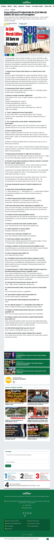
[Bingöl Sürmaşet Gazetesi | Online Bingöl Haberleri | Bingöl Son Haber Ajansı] (27, 2)
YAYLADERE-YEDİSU (37, 6)
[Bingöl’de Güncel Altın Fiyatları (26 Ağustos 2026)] (15, 395)
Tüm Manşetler (10, 526)
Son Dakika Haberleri (33, 526)
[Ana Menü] (4, 2)
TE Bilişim (30, 534)
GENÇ (15, 6)
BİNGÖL (10, 6)
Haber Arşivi (9, 528)
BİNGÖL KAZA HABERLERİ (15, 484)
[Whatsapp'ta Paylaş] (10, 55)
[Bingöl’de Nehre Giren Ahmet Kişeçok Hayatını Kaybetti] (38, 430)
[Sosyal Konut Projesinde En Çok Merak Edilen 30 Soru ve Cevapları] (27, 39)
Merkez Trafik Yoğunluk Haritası (14, 523)
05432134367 (28, 505)
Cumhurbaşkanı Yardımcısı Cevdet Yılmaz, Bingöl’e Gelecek (23, 538)
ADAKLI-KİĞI (47, 6)
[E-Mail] (14, 382)
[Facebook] (23, 513)
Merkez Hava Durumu (34, 520)
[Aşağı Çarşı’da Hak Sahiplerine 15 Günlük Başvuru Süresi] (15, 413)
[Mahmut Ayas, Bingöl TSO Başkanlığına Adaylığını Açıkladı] (15, 430)
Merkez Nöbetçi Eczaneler (13, 520)
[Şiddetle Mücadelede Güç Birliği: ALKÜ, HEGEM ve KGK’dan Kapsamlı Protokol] (38, 413)
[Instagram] (28, 513)
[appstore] (27, 516)
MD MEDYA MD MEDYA (19, 379)
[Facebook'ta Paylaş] (6, 55)
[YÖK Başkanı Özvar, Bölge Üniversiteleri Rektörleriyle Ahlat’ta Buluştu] (38, 395)
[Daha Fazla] (13, 55)
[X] (26, 513)
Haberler (6, 9)
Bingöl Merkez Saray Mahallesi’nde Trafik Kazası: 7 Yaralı (25, 485)
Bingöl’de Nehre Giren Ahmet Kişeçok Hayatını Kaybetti (28, 477)
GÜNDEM (3, 6)
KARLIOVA (21, 6)
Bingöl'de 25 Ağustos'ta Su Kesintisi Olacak (44, 478)
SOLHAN (28, 6)
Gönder (8, 465)
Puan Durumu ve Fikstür (34, 523)
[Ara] (49, 2)
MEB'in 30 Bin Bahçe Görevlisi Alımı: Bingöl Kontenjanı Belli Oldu (12, 478)
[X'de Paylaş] (8, 55)
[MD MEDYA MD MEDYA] (8, 380)
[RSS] (31, 513)
